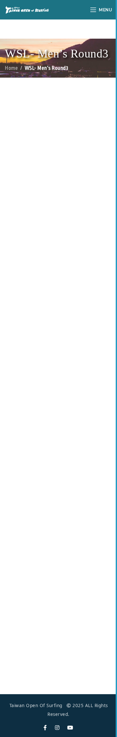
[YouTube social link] (70, 728)
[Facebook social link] (45, 728)
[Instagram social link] (57, 728)
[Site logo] (27, 9)
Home (11, 68)
